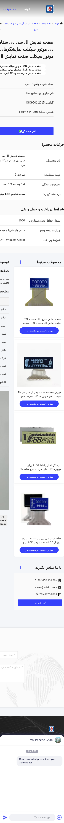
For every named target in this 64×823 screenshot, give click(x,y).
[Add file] (59, 817)
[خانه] (50, 8)
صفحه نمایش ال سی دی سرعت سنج (21, 26)
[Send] (5, 817)
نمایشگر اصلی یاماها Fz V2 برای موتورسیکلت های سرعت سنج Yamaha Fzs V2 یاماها (40, 469)
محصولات (10, 9)
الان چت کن (29, 131)
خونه (27, 9)
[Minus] (5, 740)
